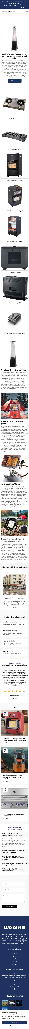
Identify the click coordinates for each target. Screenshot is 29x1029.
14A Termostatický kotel (15, 303)
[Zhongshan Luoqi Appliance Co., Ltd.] (8, 11)
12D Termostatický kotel (15, 272)
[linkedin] (26, 7)
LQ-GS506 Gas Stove (14, 119)
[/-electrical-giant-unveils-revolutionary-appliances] (19, 1002)
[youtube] (24, 7)
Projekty (14, 961)
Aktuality (14, 959)
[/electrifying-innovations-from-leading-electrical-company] (5, 1009)
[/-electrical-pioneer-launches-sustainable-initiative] (5, 1002)
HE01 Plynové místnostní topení (14, 211)
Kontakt (14, 964)
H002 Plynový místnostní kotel (14, 180)
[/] (14, 927)
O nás (14, 956)
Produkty (14, 953)
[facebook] (21, 7)
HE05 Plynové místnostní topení (14, 241)
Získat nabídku (14, 81)
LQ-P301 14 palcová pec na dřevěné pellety (14, 333)
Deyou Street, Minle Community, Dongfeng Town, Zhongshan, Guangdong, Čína (14, 2)
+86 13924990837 (7, 5)
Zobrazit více (6, 742)
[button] (12, 698)
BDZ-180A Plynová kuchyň (14, 149)
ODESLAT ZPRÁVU (9, 906)
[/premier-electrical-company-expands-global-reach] (12, 1002)
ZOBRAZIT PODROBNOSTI (14, 104)
